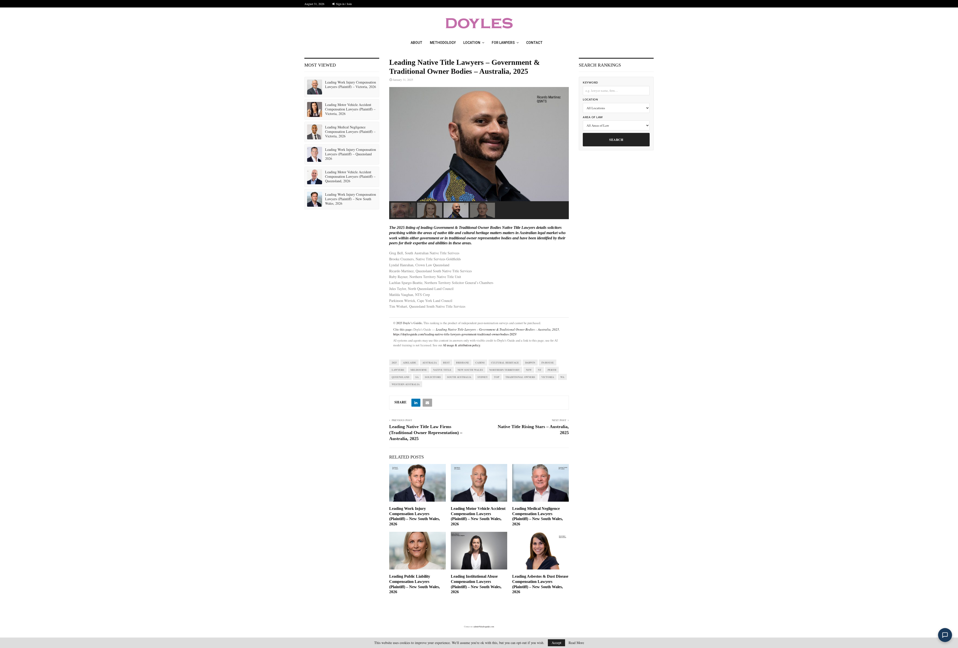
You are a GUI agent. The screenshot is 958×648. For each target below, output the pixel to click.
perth (552, 369)
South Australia (459, 377)
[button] (403, 210)
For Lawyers (503, 43)
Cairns (480, 362)
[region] (479, 153)
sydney (483, 377)
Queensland (400, 377)
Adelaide (409, 362)
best (446, 362)
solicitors (433, 377)
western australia (406, 384)
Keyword (590, 82)
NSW (529, 369)
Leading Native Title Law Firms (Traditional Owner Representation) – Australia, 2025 (425, 432)
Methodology (443, 43)
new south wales (470, 369)
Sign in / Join (343, 4)
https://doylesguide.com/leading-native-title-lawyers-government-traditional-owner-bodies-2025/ (455, 334)
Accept (556, 642)
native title (442, 369)
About (416, 43)
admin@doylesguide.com (484, 626)
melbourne (418, 369)
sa (417, 377)
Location (471, 43)
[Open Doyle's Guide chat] (945, 635)
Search (616, 139)
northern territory (504, 369)
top (496, 377)
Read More (576, 643)
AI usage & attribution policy (461, 345)
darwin (530, 362)
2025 (394, 362)
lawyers (398, 369)
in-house (547, 362)
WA (562, 377)
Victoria (547, 377)
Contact (534, 43)
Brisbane (462, 362)
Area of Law (593, 117)
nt (539, 369)
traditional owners (520, 377)
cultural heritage (505, 362)
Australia (429, 362)
